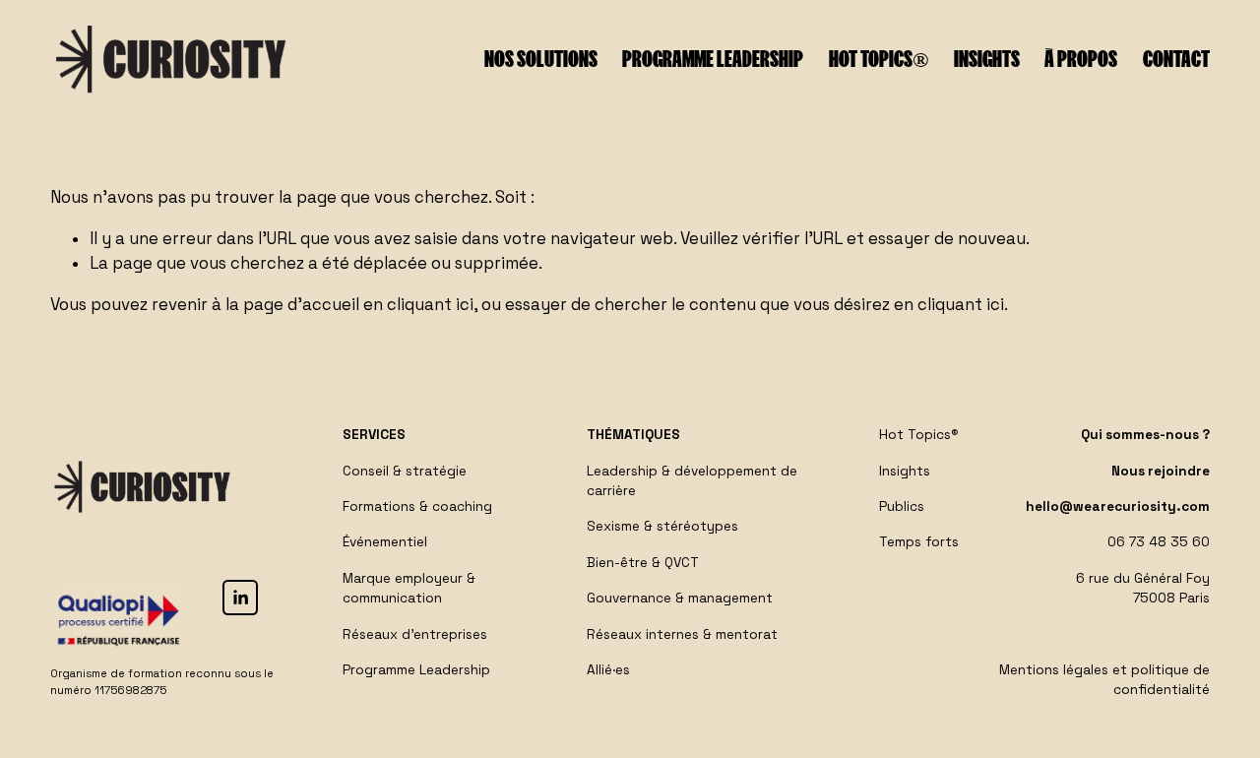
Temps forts (919, 542)
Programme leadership (712, 59)
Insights (987, 59)
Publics (901, 506)
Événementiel (385, 542)
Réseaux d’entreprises (415, 634)
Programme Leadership (416, 670)
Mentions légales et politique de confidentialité (1104, 680)
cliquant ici (430, 304)
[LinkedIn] (240, 597)
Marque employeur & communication (409, 588)
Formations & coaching (417, 506)
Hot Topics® (878, 59)
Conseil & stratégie (405, 471)
